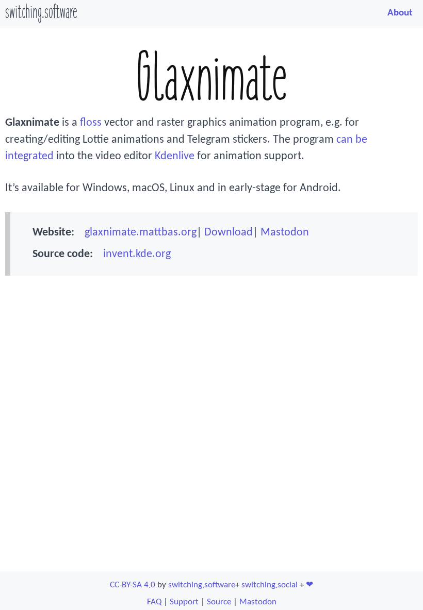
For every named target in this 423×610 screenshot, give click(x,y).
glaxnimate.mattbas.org (141, 232)
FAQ (154, 602)
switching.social (269, 585)
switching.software (41, 13)
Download (228, 232)
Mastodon (285, 232)
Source (219, 602)
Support (184, 602)
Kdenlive (174, 156)
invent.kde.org (137, 254)
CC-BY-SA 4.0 (132, 585)
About (400, 13)
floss (91, 122)
